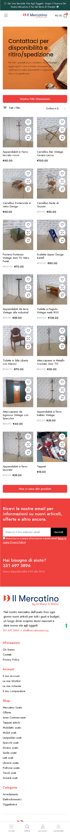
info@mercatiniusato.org (36, 630)
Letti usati (8, 758)
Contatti (7, 655)
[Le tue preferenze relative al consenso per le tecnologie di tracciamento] (66, 625)
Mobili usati (9, 733)
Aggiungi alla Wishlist (28, 122)
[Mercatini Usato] (35, 15)
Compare (28, 137)
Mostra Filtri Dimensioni (35, 99)
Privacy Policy (11, 660)
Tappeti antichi (11, 723)
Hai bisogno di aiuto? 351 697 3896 (24, 563)
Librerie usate (11, 763)
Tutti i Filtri (14, 108)
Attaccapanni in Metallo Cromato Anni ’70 (51, 362)
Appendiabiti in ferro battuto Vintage (49, 413)
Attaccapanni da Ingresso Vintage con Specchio (15, 415)
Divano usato (10, 748)
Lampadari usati (12, 738)
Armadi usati (10, 778)
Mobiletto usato (12, 728)
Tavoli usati (9, 773)
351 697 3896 (11, 630)
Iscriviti (59, 532)
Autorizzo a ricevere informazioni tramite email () (34, 540)
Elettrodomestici (12, 799)
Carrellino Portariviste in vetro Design (17, 204)
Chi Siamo (9, 650)
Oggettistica (10, 804)
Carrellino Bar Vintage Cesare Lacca (50, 153)
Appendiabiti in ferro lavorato (15, 468)
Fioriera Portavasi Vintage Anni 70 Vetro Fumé (16, 257)
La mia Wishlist (11, 681)
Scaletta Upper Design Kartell (50, 256)
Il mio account (11, 676)
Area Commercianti (14, 718)
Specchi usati (10, 743)
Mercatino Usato (12, 707)
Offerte (7, 712)
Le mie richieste (12, 686)
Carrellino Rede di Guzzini (48, 204)
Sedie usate (10, 753)
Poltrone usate (11, 768)
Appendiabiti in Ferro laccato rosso (15, 153)
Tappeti (41, 466)
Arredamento (10, 794)
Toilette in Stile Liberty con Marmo (15, 362)
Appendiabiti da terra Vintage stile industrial (15, 310)
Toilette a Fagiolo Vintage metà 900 (48, 310)
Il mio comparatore (14, 691)
